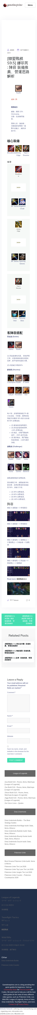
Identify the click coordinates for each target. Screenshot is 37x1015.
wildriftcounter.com (7, 1014)
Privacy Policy (23, 1004)
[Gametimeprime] (13, 5)
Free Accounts (25, 989)
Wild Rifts (6, 937)
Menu (30, 5)
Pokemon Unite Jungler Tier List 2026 (18, 872)
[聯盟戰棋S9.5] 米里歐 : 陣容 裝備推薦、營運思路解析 (10, 620)
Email (9, 726)
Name (10, 716)
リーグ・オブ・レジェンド (11, 900)
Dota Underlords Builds (10, 960)
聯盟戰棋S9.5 (22, 579)
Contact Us (13, 1004)
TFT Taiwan (14, 600)
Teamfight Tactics (10, 917)
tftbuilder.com (19, 1014)
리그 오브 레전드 (8, 905)
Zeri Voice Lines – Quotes (14, 803)
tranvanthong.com (29, 1009)
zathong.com (18, 1009)
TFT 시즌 (5, 925)
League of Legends (11, 897)
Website (10, 736)
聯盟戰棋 (5, 929)
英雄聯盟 (5, 909)
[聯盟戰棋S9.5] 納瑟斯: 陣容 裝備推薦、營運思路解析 (27, 620)
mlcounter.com (17, 1011)
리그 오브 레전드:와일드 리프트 (13, 945)
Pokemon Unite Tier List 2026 (15, 866)
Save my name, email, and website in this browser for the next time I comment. (18, 751)
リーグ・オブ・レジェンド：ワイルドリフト (18, 940)
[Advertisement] (18, 36)
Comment (11, 692)
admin (12, 50)
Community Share (10, 989)
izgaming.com (6, 1011)
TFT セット (6, 920)
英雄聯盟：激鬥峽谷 (9, 949)
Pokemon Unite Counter (10, 965)
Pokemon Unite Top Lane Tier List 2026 (19, 869)
